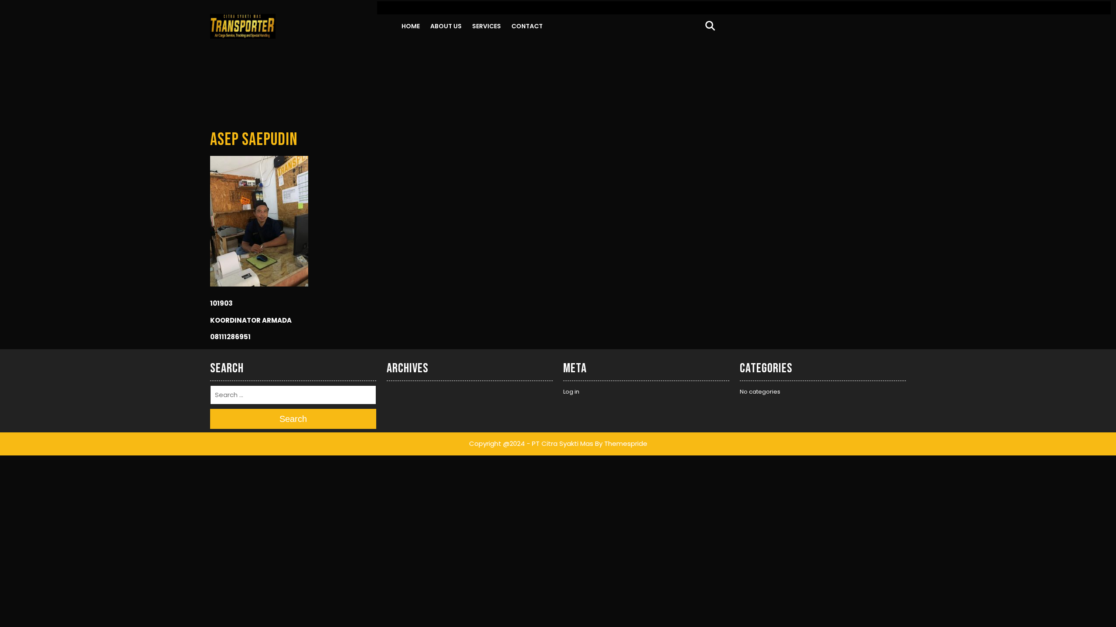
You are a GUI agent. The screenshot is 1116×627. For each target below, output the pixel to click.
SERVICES (486, 26)
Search (293, 419)
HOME (410, 26)
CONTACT (527, 26)
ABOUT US (446, 26)
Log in (571, 392)
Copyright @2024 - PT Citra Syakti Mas (531, 443)
